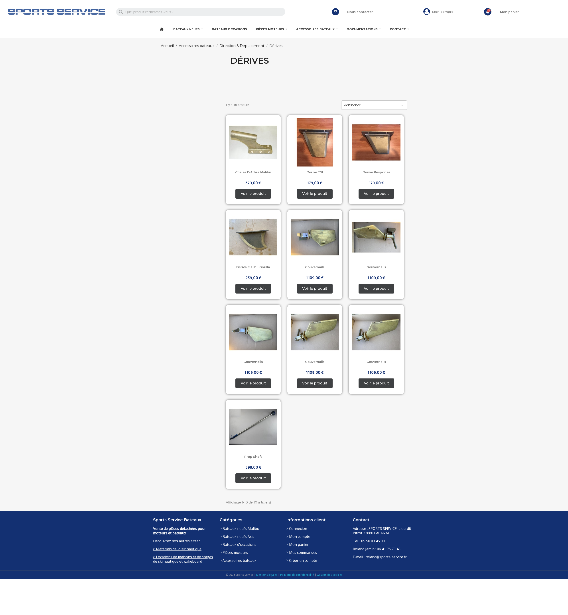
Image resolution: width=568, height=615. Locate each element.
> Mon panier (297, 544)
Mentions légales (266, 575)
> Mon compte (298, 536)
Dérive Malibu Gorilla (253, 267)
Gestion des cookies (329, 575)
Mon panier (509, 12)
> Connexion (296, 528)
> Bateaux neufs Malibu (239, 528)
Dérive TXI (315, 172)
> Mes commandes (301, 552)
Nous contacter (360, 12)
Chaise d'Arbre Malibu (253, 172)
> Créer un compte (301, 560)
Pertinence (374, 105)
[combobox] (201, 12)
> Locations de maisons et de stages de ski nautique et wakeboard (183, 559)
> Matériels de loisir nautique (177, 548)
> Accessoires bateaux (238, 560)
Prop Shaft (253, 457)
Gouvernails (315, 267)
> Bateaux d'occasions (238, 544)
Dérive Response (376, 172)
